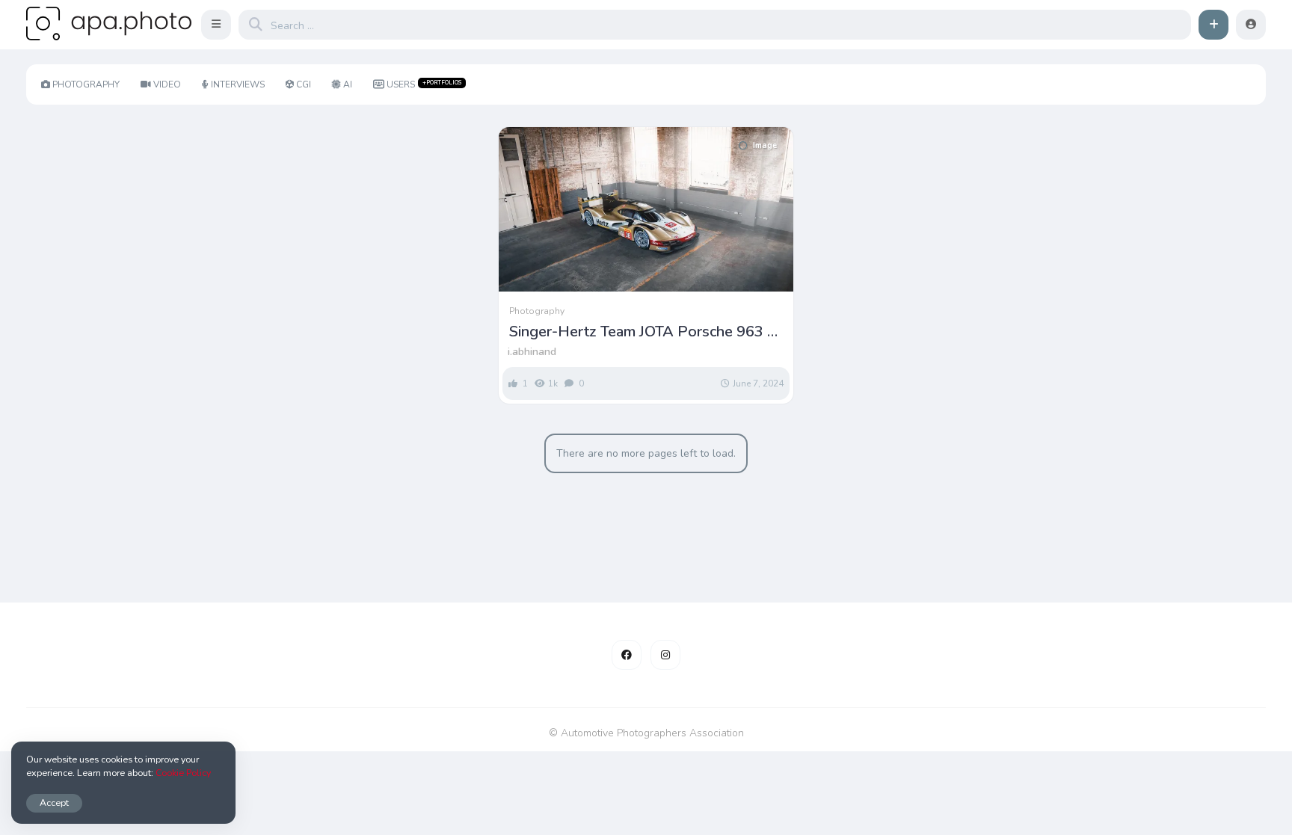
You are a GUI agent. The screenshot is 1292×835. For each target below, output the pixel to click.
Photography (86, 84)
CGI (303, 84)
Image (765, 145)
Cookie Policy (183, 772)
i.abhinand (532, 352)
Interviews (238, 84)
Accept (54, 802)
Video (167, 84)
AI (347, 84)
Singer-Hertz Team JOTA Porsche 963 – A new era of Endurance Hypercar (642, 332)
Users (424, 84)
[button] (216, 25)
